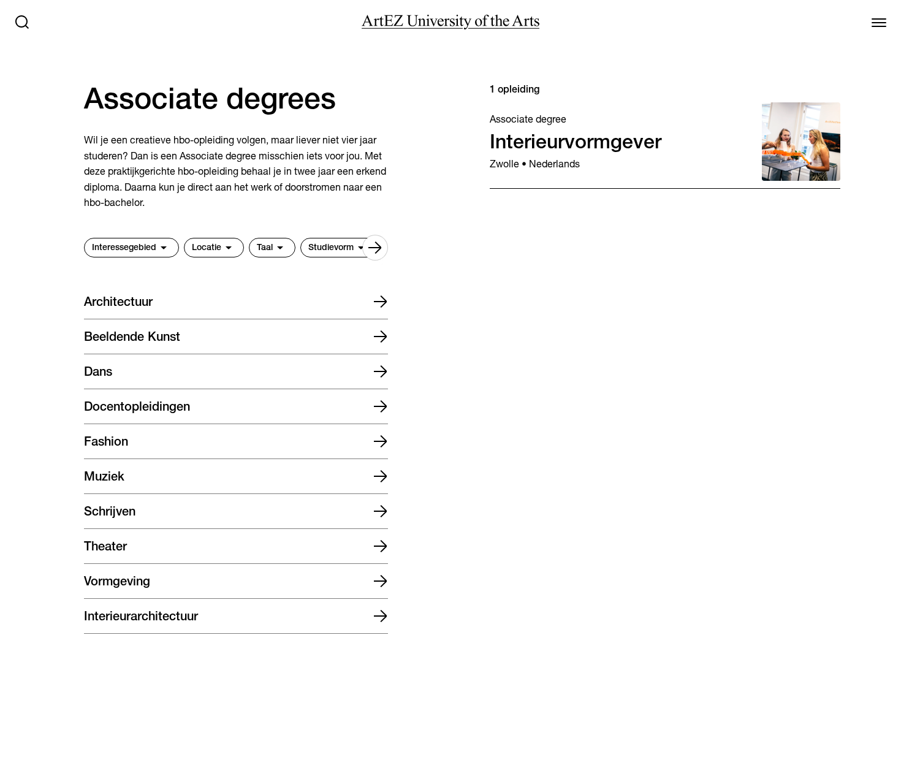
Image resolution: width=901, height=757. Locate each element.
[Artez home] (450, 22)
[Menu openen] (879, 22)
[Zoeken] (22, 22)
